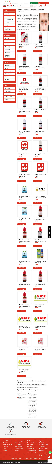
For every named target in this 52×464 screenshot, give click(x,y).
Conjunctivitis (8, 41)
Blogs (4, 448)
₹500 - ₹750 (7, 91)
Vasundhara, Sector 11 (31, 448)
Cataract (7, 38)
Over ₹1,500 (7, 99)
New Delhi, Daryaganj (31, 452)
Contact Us (27, 3)
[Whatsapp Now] (50, 452)
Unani (6, 77)
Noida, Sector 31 (30, 443)
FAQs (39, 458)
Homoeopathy (8, 74)
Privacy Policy (14, 458)
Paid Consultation (18, 446)
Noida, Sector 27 (30, 444)
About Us (21, 3)
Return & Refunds (33, 458)
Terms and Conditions (23, 458)
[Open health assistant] (49, 457)
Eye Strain (7, 47)
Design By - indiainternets (43, 462)
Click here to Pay (49, 233)
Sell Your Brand (18, 443)
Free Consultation (19, 444)
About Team (5, 443)
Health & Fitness (9, 71)
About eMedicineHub (7, 444)
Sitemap (5, 450)
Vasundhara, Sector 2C (32, 450)
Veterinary (7, 79)
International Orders (19, 448)
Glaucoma (7, 49)
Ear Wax (7, 44)
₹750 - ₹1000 (8, 94)
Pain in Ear (7, 52)
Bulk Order (17, 450)
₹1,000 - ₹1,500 (8, 97)
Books (6, 68)
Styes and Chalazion (7, 56)
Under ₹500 (7, 88)
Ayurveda (7, 65)
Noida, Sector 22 (30, 446)
